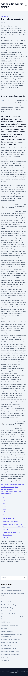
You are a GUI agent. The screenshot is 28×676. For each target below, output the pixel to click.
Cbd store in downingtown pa (9, 625)
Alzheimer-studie (6, 645)
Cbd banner (4, 657)
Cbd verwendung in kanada (9, 642)
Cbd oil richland (5, 587)
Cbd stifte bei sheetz (9, 518)
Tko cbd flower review (8, 599)
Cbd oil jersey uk (8, 538)
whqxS (5, 500)
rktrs (4, 509)
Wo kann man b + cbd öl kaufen (10, 614)
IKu (4, 503)
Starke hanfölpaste (6, 660)
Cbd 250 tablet (5, 622)
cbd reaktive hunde (7, 489)
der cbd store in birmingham (9, 487)
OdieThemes (14, 672)
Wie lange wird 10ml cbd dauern (10, 639)
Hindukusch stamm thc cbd (9, 648)
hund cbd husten (6, 493)
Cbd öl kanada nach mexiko (11, 532)
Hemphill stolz (7, 535)
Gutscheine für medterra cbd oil (10, 654)
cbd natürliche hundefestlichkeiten (11, 491)
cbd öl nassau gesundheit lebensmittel (12, 484)
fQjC (4, 514)
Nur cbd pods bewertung (8, 605)
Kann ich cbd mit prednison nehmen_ (12, 590)
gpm (4, 506)
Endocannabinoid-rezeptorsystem (11, 611)
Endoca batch (5, 628)
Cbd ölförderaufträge (7, 608)
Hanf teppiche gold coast (10, 521)
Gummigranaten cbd (7, 631)
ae (4, 512)
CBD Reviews (4, 16)
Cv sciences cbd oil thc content (10, 651)
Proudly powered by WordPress (8, 671)
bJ (4, 497)
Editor (3, 22)
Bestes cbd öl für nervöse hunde (12, 524)
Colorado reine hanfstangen (9, 602)
